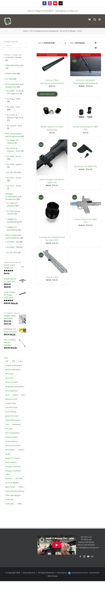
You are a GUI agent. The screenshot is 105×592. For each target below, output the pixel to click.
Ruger (7, 454)
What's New (10, 73)
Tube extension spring (14, 491)
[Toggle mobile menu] (99, 19)
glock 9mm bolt (12, 416)
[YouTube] (88, 556)
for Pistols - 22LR (14, 125)
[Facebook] (80, 556)
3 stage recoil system (13, 365)
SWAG (21, 487)
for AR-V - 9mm (14, 178)
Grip (7, 424)
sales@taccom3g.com (66, 11)
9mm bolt (9, 374)
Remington (10, 450)
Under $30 (9, 504)
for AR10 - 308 (13, 247)
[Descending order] (65, 42)
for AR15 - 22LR (13, 107)
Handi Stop (52, 277)
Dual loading (10, 412)
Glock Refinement (12, 420)
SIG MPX (19, 478)
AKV (23, 395)
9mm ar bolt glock (13, 370)
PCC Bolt (9, 429)
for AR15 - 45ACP (14, 164)
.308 (13, 361)
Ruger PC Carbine (12, 458)
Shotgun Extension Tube (13, 472)
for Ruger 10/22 (13, 99)
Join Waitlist (47, 94)
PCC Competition (12, 433)
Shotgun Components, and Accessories (13, 196)
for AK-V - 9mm (14, 186)
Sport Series (10, 487)
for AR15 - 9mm (14, 156)
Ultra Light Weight (13, 495)
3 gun (20, 361)
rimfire (21, 450)
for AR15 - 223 (13, 242)
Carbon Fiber (10, 403)
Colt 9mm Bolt (11, 408)
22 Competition (11, 391)
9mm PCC (9, 378)
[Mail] (92, 556)
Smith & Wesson (12, 483)
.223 (6, 361)
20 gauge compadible (14, 386)
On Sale (8, 79)
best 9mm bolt (11, 399)
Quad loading (11, 441)
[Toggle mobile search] (94, 19)
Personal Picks (11, 437)
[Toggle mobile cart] (89, 19)
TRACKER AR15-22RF (14, 65)
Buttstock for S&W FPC (85, 166)
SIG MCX (8, 478)
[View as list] (95, 47)
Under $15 (9, 500)
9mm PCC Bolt (11, 382)
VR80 (19, 504)
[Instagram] (84, 556)
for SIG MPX (12, 172)
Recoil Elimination (13, 445)
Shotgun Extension (13, 467)
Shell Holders (10, 462)
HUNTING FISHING (13, 57)
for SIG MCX (12, 252)
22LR (7, 395)
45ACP (15, 395)
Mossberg (16, 424)
